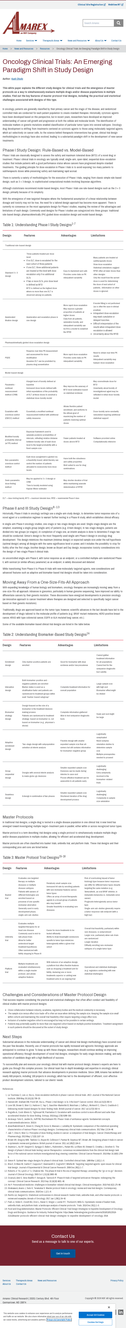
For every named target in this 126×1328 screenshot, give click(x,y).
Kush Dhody (17, 79)
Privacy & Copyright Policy (59, 1319)
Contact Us (116, 40)
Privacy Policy (117, 1280)
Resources (45, 48)
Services (6, 1280)
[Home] (29, 23)
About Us (7, 1283)
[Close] (109, 1307)
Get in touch (63, 1253)
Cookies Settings (95, 1322)
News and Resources (23, 48)
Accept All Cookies (95, 1315)
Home (18, 40)
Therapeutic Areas (24, 1280)
